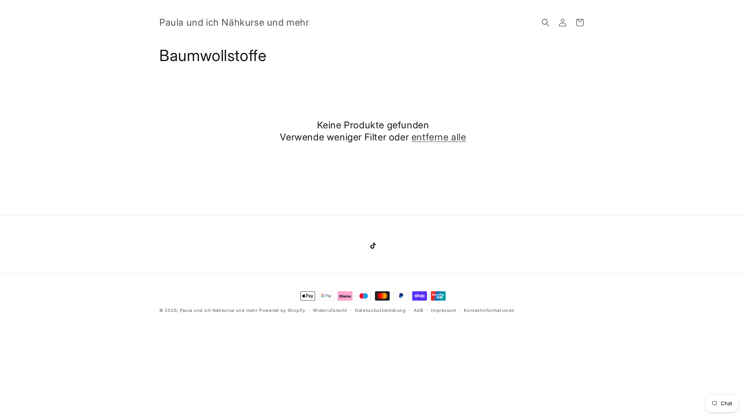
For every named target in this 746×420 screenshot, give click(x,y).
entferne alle (438, 137)
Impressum (443, 310)
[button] (545, 22)
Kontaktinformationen (489, 310)
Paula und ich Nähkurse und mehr (219, 310)
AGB (419, 310)
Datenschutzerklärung (380, 310)
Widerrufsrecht (330, 310)
